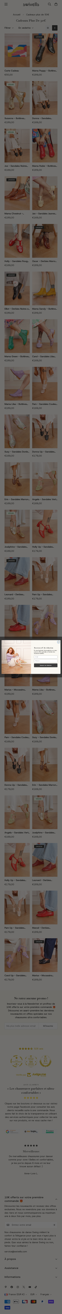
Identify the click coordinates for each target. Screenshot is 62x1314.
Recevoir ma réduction (46, 665)
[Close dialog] (58, 642)
